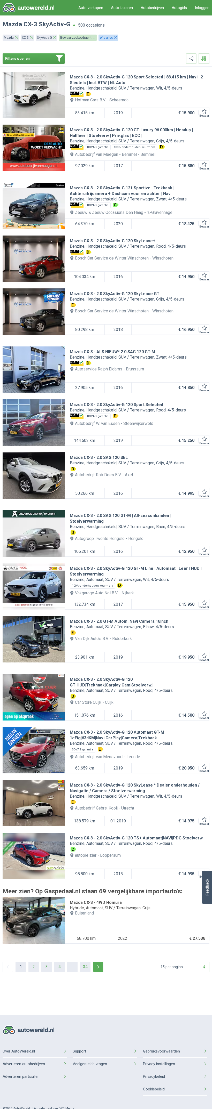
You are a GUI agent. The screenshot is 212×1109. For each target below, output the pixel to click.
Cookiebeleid (154, 1089)
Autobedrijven (152, 7)
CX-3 (30, 24)
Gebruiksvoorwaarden (161, 1051)
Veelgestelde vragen (90, 1064)
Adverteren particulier (21, 1076)
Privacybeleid (154, 1076)
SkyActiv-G (54, 24)
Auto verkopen (90, 7)
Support (79, 1051)
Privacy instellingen (159, 1064)
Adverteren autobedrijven (24, 1064)
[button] (207, 887)
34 (85, 966)
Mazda (12, 24)
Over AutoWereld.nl (19, 1051)
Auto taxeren (122, 7)
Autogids (179, 7)
